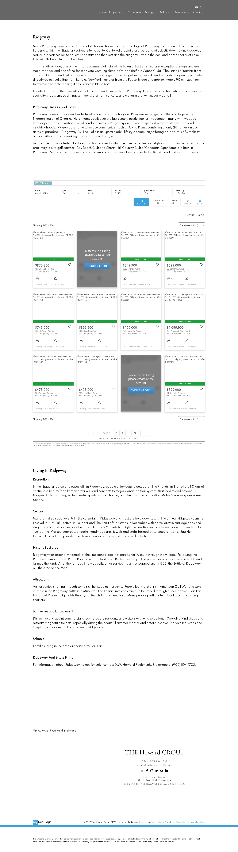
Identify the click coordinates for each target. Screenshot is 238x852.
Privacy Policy (163, 822)
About (196, 12)
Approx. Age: (156, 190)
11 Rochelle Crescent (178, 394)
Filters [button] (200, 204)
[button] (142, 770)
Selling (164, 12)
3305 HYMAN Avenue (47, 332)
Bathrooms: (118, 193)
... (128, 433)
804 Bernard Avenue (47, 394)
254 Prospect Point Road (178, 332)
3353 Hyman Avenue (134, 270)
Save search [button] (141, 204)
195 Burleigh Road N (47, 270)
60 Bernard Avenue (178, 270)
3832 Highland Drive (90, 394)
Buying (149, 12)
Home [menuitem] (102, 12)
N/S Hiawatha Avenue (134, 332)
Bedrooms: (91, 193)
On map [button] (187, 204)
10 (135, 433)
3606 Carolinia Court (90, 332)
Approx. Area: (189, 190)
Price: (41, 193)
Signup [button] (190, 214)
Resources (180, 12)
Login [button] (201, 214)
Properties (115, 12)
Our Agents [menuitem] (134, 12)
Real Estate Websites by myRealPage (188, 822)
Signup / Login (97, 266)
